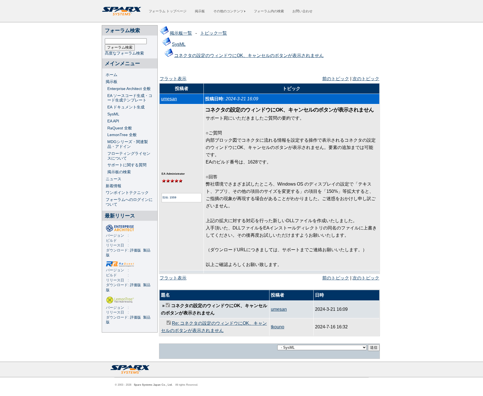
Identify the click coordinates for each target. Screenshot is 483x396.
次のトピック (365, 78)
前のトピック (335, 78)
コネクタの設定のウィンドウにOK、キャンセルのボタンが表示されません (249, 55)
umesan (169, 98)
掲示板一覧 (181, 33)
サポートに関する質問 (126, 165)
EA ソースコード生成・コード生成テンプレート (129, 98)
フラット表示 (173, 78)
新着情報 (113, 186)
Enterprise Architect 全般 (129, 88)
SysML (113, 114)
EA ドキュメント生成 (126, 107)
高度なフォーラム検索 (124, 53)
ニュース (113, 179)
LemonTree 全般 (122, 134)
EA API (113, 121)
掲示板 (200, 11)
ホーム (111, 74)
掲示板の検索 (119, 172)
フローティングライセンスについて (128, 155)
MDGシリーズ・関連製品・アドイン (127, 144)
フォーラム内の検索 (269, 11)
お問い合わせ (302, 11)
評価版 (135, 250)
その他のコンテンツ (228, 11)
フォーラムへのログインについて (129, 202)
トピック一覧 (213, 33)
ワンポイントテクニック (127, 192)
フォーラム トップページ (167, 11)
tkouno (277, 326)
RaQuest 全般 (119, 128)
